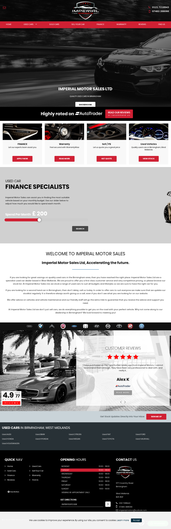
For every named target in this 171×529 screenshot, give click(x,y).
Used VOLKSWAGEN (10, 443)
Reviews (142, 24)
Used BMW (40, 434)
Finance (100, 24)
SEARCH (80, 229)
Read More (64, 159)
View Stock (149, 159)
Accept (136, 520)
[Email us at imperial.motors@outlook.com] (4, 7)
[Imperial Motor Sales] (125, 478)
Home (8, 24)
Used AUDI (6, 434)
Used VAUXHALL (142, 439)
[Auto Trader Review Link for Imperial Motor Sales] (89, 114)
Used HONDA (8, 439)
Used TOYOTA (108, 439)
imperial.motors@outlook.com (133, 510)
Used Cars (28, 24)
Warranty (121, 24)
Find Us (161, 24)
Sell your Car (77, 24)
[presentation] (121, 401)
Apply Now (22, 159)
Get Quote (106, 159)
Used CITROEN (75, 434)
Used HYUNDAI (41, 439)
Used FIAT (106, 434)
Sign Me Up (156, 417)
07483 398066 (160, 11)
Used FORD (140, 434)
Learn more (123, 520)
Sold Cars (54, 24)
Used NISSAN (74, 439)
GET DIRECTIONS (68, 500)
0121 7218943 (160, 7)
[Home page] (85, 10)
